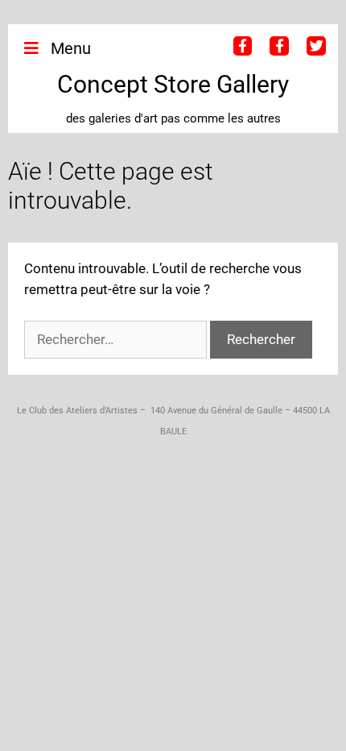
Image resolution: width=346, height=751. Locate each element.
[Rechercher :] (117, 339)
